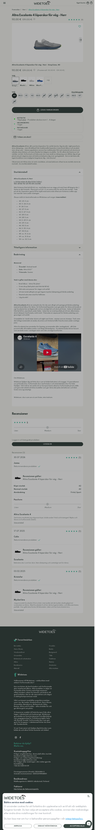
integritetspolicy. (74, 819)
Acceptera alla (77, 826)
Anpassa (18, 826)
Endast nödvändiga (47, 826)
